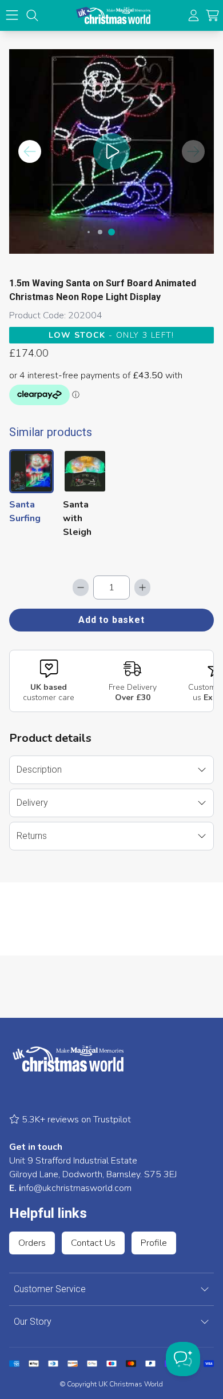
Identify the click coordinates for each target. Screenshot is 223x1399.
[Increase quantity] (142, 587)
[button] (212, 15)
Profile (154, 1243)
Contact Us (93, 1243)
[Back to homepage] (113, 15)
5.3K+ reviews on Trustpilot (75, 1119)
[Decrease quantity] (81, 587)
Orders (32, 1243)
